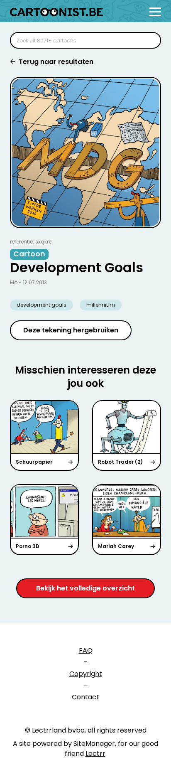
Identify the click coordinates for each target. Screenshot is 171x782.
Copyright (85, 674)
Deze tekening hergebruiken (70, 330)
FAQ (86, 650)
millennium (100, 304)
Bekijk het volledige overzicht (85, 588)
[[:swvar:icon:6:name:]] (149, 40)
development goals (41, 304)
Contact (85, 697)
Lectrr (95, 753)
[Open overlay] (155, 11)
